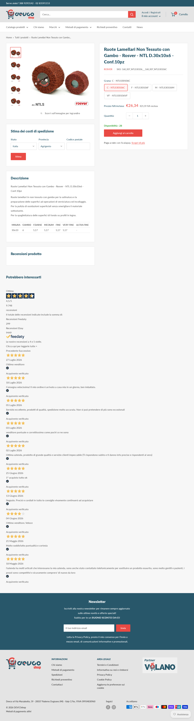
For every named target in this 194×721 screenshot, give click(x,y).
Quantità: (109, 115)
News (140, 27)
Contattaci (57, 684)
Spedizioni (57, 674)
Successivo (24, 350)
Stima (18, 156)
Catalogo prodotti (15, 27)
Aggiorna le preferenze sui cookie (111, 686)
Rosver (108, 69)
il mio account (150, 16)
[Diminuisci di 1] (129, 116)
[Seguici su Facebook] (108, 707)
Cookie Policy (104, 679)
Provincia (44, 139)
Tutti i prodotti (21, 37)
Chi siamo (38, 27)
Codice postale (75, 139)
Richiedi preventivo (107, 27)
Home (9, 37)
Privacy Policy (82, 636)
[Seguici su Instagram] (114, 707)
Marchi (53, 27)
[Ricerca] (132, 14)
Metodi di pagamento (76, 27)
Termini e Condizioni (108, 664)
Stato (14, 139)
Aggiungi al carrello (123, 133)
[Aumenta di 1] (145, 116)
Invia (123, 628)
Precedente (12, 350)
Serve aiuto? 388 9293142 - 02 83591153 (28, 3)
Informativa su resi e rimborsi (112, 669)
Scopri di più (138, 142)
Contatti (127, 27)
